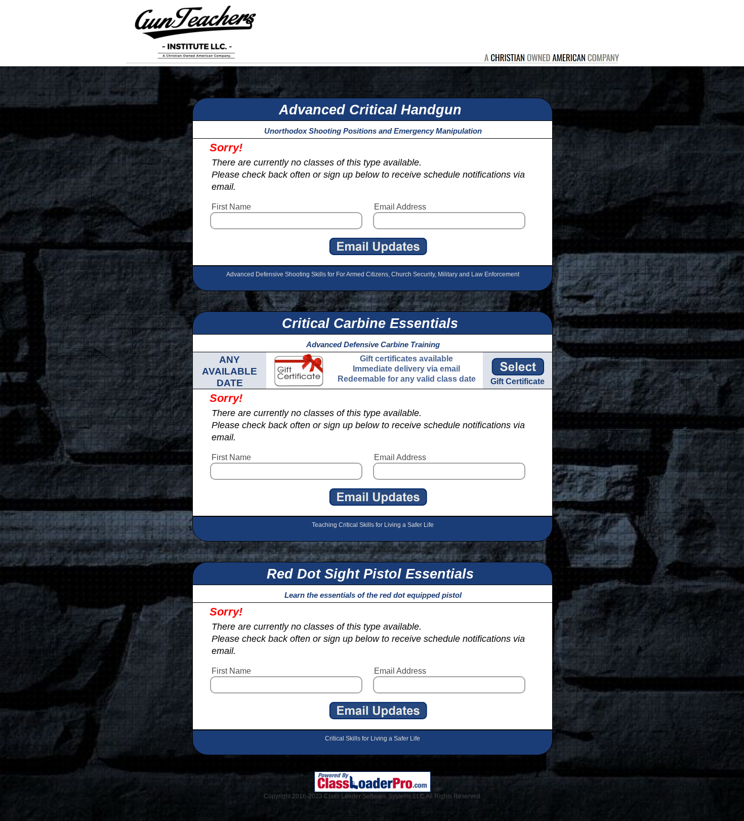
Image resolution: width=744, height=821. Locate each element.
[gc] (520, 367)
